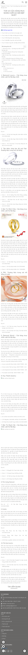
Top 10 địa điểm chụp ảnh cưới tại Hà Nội (11, 40)
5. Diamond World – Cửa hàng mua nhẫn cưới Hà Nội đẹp (14, 60)
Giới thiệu (4, 636)
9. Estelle (5, 69)
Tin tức (7, 6)
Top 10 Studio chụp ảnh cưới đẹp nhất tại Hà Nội (13, 43)
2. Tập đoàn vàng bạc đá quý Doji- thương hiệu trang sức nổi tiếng (12, 52)
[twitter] (8, 651)
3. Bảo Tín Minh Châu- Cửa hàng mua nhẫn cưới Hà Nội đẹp (13, 55)
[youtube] (5, 651)
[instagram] (11, 651)
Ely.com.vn (21, 577)
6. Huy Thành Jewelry (7, 63)
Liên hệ (3, 638)
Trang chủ (3, 6)
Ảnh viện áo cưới (5, 616)
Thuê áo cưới (5, 624)
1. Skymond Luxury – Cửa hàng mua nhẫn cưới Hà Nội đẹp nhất (13, 49)
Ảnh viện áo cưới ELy (14, 579)
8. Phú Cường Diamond (8, 68)
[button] (24, 46)
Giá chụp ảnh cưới (6, 619)
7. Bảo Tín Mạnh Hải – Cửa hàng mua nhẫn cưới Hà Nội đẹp (13, 65)
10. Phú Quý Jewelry (8, 71)
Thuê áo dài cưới (5, 626)
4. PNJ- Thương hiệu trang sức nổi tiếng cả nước (12, 58)
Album (3, 641)
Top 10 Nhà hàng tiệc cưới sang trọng (11, 38)
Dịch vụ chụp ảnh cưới (7, 621)
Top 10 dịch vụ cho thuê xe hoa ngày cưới (12, 33)
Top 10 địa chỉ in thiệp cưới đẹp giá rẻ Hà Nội (12, 35)
